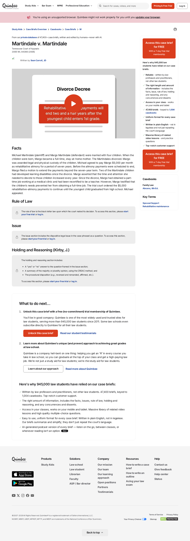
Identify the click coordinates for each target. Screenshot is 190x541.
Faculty (73, 478)
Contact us (160, 464)
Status (158, 478)
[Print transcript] (175, 29)
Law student (76, 469)
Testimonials (105, 491)
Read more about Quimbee (81, 368)
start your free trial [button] (37, 238)
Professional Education (78, 5)
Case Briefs (70, 29)
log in (40, 214)
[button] (73, 103)
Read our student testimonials (78, 333)
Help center (161, 474)
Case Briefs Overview (36, 29)
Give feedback (163, 469)
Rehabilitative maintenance (156, 206)
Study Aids (30, 5)
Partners (103, 487)
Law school (76, 464)
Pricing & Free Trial (163, 5)
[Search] (100, 6)
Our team (103, 469)
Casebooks (55, 29)
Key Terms (149, 196)
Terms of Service (156, 514)
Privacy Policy (172, 514)
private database (29, 37)
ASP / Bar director (80, 483)
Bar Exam (46, 5)
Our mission (105, 464)
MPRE (60, 5)
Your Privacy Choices (132, 519)
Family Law (148, 185)
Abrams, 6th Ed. (151, 188)
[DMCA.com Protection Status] (169, 519)
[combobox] (123, 6)
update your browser (148, 17)
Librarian (74, 474)
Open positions (107, 482)
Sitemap (153, 519)
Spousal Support (151, 203)
